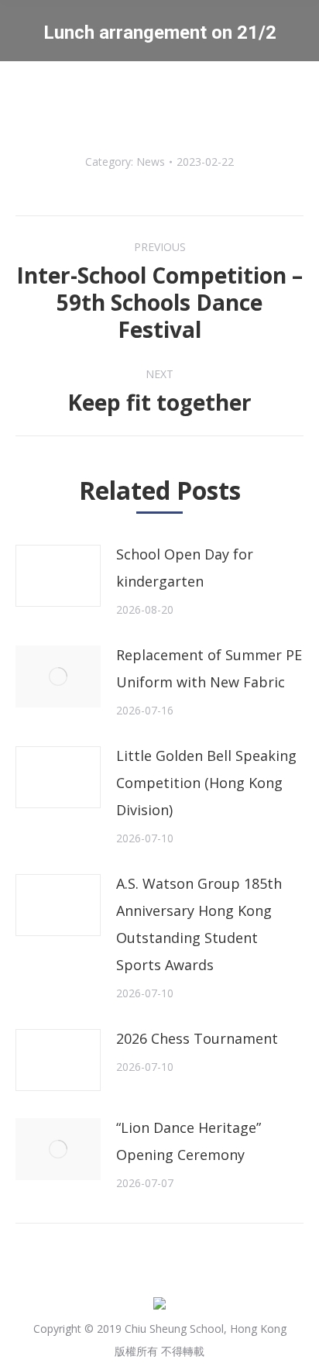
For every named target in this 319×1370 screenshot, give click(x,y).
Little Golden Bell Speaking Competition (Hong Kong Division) (206, 782)
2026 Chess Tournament (197, 1038)
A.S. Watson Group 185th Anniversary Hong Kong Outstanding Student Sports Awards (199, 924)
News (150, 161)
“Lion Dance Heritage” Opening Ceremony (188, 1141)
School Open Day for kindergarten (184, 567)
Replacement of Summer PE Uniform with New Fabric (209, 668)
